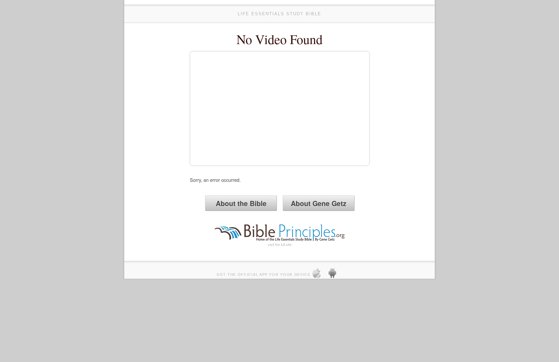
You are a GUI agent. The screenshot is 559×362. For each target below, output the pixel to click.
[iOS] (319, 274)
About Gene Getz (318, 203)
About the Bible (241, 203)
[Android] (335, 274)
